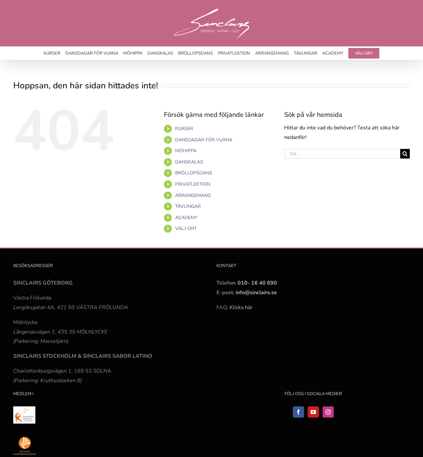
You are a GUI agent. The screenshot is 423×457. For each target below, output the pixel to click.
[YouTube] (313, 412)
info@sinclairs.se (255, 292)
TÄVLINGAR (188, 206)
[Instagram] (328, 412)
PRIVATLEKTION (192, 184)
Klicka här (241, 307)
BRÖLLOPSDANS (193, 173)
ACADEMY (186, 217)
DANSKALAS (189, 162)
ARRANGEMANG (193, 195)
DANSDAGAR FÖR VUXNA (203, 140)
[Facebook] (298, 412)
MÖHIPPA (186, 151)
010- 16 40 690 (257, 283)
